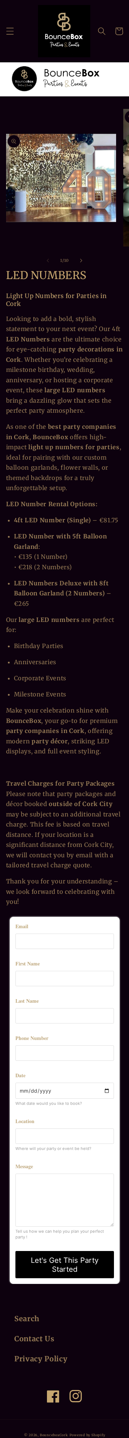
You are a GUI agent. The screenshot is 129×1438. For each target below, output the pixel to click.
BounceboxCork (54, 1435)
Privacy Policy (40, 1359)
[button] (9, 31)
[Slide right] (81, 260)
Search (26, 1318)
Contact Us (34, 1338)
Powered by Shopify (87, 1435)
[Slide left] (48, 260)
